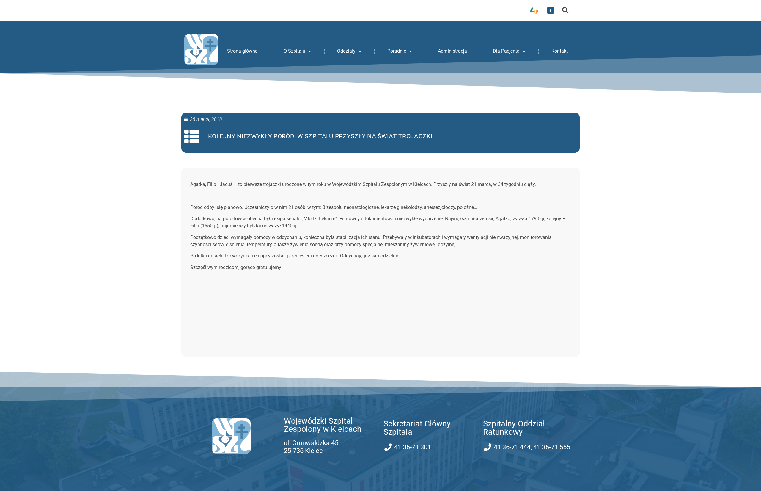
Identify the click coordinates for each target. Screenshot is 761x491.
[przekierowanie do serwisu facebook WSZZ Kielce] (550, 10)
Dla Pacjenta (506, 51)
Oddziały (346, 51)
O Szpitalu (294, 51)
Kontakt (559, 51)
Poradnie (396, 51)
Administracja (452, 51)
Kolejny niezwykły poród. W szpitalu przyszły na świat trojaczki (320, 136)
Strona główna (242, 51)
